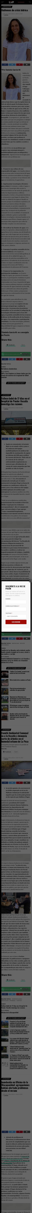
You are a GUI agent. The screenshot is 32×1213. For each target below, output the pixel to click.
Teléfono (9, 613)
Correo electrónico (12, 606)
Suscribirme (16, 622)
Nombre (8, 599)
